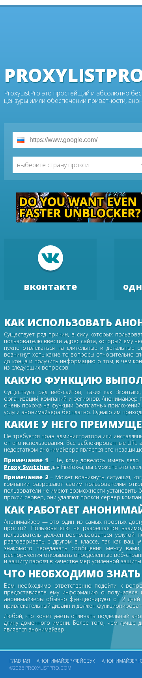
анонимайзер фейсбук (66, 660)
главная (19, 660)
